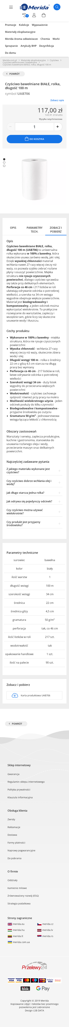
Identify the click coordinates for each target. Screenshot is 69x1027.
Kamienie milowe (17, 888)
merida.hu (18, 930)
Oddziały (12, 880)
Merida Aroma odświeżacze (21, 38)
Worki (56, 38)
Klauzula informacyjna (20, 797)
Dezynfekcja (46, 45)
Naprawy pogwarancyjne (21, 850)
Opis (13, 228)
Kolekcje (24, 24)
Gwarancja (13, 774)
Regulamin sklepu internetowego (26, 781)
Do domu (10, 52)
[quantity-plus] (58, 127)
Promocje (10, 24)
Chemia (45, 38)
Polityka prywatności (19, 789)
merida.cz (47, 924)
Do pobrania (14, 858)
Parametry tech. (34, 229)
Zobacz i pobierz (56, 229)
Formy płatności (16, 842)
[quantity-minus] (11, 127)
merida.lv (47, 930)
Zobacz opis (57, 100)
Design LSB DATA (34, 1010)
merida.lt (17, 936)
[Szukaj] (57, 7)
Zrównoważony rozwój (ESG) (23, 895)
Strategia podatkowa (19, 903)
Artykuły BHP (29, 45)
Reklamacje (14, 827)
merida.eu (18, 924)
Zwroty (11, 819)
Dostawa (12, 834)
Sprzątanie (11, 45)
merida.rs (47, 936)
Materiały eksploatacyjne (20, 31)
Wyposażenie (40, 24)
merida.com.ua (21, 942)
